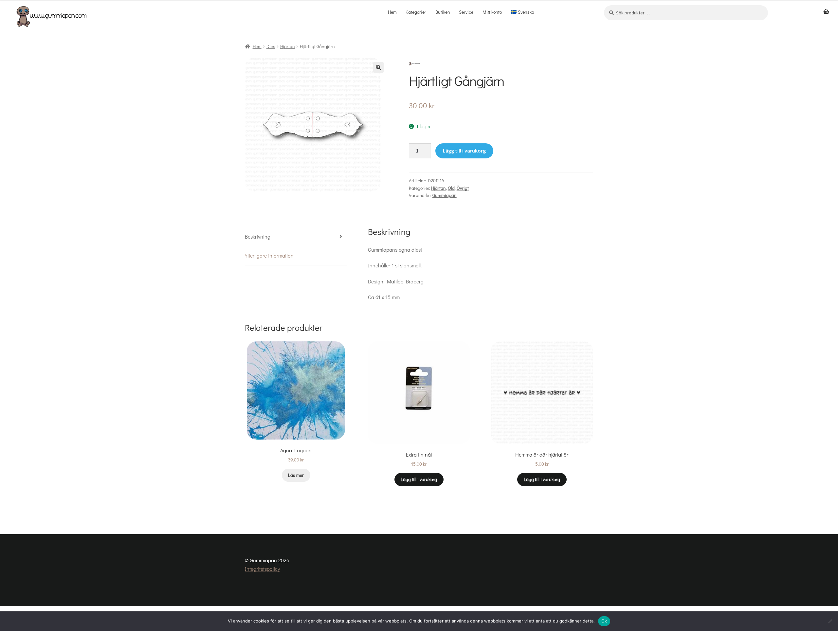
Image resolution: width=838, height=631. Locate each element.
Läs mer (296, 475)
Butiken (442, 12)
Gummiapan (444, 195)
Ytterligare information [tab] (269, 255)
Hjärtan (287, 46)
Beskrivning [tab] (257, 236)
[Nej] (830, 621)
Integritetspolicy (262, 568)
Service (466, 12)
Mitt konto (492, 12)
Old (451, 188)
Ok (604, 620)
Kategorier (416, 12)
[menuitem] (522, 12)
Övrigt (463, 188)
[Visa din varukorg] (826, 12)
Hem (392, 12)
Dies (270, 46)
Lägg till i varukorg (464, 150)
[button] (378, 67)
